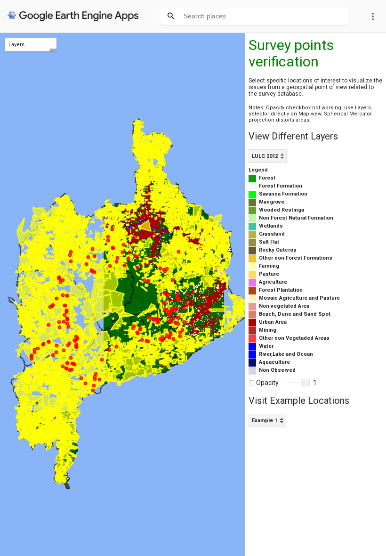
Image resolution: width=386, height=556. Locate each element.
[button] (306, 382)
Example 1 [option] (264, 420)
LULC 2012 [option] (265, 156)
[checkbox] (251, 382)
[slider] (298, 383)
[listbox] (268, 156)
